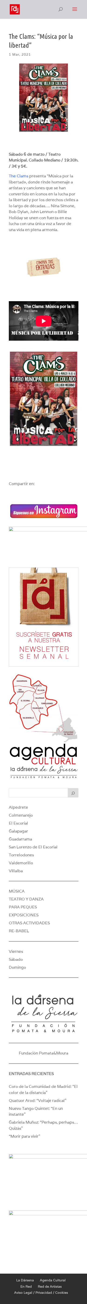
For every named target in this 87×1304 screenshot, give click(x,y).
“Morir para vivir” (24, 1136)
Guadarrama (20, 839)
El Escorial (18, 823)
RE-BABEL (19, 930)
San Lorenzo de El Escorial (33, 847)
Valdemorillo (21, 862)
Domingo (17, 967)
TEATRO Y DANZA (26, 899)
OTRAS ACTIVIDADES (29, 922)
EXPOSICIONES (24, 915)
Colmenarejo (21, 815)
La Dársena (25, 1280)
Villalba (16, 870)
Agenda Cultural (53, 1280)
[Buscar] (73, 792)
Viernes (16, 951)
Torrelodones (21, 854)
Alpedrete (18, 807)
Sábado (16, 959)
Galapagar (18, 831)
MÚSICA (17, 891)
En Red (26, 1286)
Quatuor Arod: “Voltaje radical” (37, 1100)
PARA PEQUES (23, 907)
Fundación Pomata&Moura (43, 1053)
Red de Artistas (50, 1286)
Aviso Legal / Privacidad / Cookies (41, 1292)
